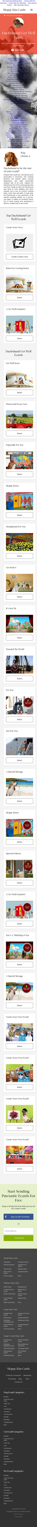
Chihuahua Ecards (23, 1262)
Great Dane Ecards (9, 1348)
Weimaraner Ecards (23, 1320)
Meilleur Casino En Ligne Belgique (18, 112)
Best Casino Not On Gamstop (18, 59)
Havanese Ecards (23, 1271)
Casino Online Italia (18, 108)
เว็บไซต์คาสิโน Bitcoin (18, 121)
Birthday (6, 1397)
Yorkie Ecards (7, 1269)
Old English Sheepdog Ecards (9, 1321)
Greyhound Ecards (23, 1318)
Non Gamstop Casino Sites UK (18, 73)
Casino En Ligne (18, 123)
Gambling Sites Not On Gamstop (18, 67)
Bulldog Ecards (22, 1287)
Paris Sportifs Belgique (18, 110)
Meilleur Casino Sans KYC (18, 139)
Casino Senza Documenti (18, 125)
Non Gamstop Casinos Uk (18, 75)
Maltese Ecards (22, 1269)
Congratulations (8, 1422)
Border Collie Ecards (9, 1294)
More (5, 1425)
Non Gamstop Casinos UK (18, 85)
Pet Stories (12, 1379)
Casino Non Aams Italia (18, 104)
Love (5, 1406)
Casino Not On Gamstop (17, 3)
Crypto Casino (18, 106)
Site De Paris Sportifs (18, 145)
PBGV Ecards (7, 1287)
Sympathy (6, 1419)
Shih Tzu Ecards (8, 1276)
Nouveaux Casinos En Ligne (19, 131)
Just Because (7, 1409)
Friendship (7, 1411)
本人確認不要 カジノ (18, 116)
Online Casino (18, 89)
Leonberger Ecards (23, 1348)
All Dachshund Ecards (14, 15)
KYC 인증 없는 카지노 (18, 118)
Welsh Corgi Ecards (9, 1302)
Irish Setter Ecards (9, 1329)
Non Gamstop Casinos (18, 94)
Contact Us (19, 1382)
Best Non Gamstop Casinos (18, 83)
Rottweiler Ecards (9, 1355)
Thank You (7, 1404)
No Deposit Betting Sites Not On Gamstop (19, 100)
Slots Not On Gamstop (18, 69)
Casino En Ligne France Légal (18, 141)
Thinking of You (8, 1414)
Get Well (6, 1417)
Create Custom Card (19, 257)
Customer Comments (13, 1375)
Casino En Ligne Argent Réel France (19, 133)
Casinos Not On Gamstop (19, 61)
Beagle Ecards (22, 1298)
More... (20, 1276)
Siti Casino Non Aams (18, 127)
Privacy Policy (18, 1517)
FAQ (27, 1379)
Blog (20, 1379)
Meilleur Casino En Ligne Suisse (18, 137)
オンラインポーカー (18, 143)
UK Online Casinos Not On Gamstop (18, 81)
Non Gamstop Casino (21, 5)
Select (19, 297)
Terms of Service (18, 1514)
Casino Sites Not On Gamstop (18, 77)
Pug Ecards (7, 1262)
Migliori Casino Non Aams (18, 129)
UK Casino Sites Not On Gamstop (18, 63)
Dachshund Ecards (9, 1265)
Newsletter (27, 1375)
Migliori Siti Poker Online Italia (18, 147)
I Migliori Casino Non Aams (18, 114)
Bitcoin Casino (18, 65)
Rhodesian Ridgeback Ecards (9, 1345)
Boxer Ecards (7, 1318)
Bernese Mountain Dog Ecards (23, 1345)
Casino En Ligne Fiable (18, 87)
